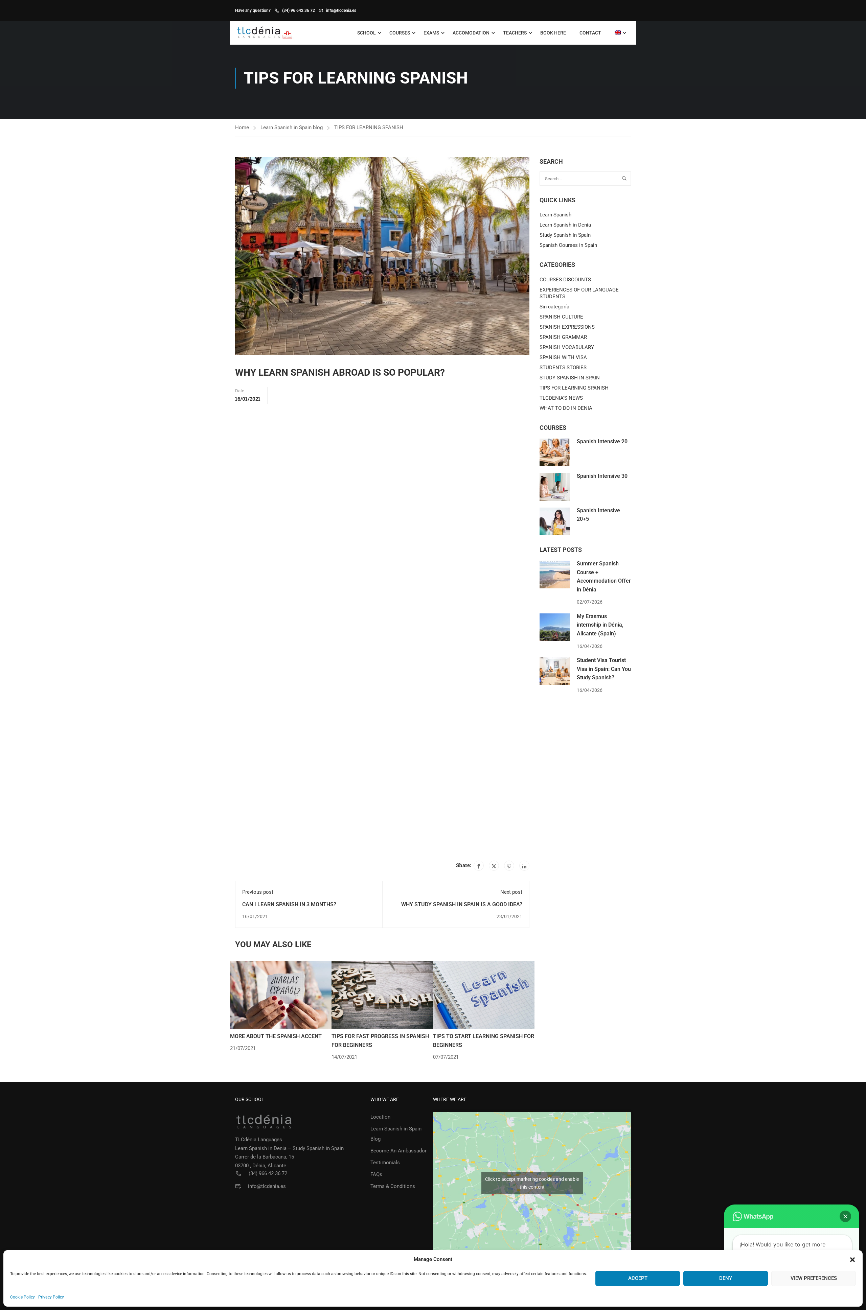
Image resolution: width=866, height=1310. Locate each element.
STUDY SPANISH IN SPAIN (570, 378)
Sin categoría (554, 307)
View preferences (814, 1278)
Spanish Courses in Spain (568, 245)
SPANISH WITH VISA (563, 357)
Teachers (515, 33)
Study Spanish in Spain (565, 235)
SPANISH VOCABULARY (567, 347)
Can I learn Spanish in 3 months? (289, 904)
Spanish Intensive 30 (602, 476)
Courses (399, 33)
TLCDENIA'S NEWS (561, 398)
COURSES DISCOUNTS (565, 280)
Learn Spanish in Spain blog (291, 127)
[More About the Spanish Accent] (281, 994)
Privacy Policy (51, 1297)
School (366, 33)
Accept (637, 1278)
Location (380, 1117)
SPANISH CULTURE (561, 317)
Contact (590, 33)
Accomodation (471, 33)
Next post (511, 892)
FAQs (376, 1174)
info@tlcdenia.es (341, 10)
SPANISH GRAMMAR (563, 337)
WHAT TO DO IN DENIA (566, 408)
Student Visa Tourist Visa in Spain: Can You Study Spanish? (604, 669)
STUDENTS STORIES (563, 368)
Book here (553, 33)
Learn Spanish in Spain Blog (395, 1134)
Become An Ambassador (398, 1151)
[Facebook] (479, 866)
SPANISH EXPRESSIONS (567, 327)
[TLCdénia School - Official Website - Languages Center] (264, 33)
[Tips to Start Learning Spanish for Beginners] (483, 994)
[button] (852, 1259)
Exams (431, 33)
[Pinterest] (509, 866)
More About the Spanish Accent (276, 1036)
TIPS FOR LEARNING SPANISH (368, 127)
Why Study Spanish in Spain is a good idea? (461, 904)
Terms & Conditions (392, 1186)
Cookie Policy (22, 1297)
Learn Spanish (555, 215)
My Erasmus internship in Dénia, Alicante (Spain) (600, 625)
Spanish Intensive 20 (602, 441)
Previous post (257, 892)
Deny (725, 1278)
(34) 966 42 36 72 (268, 1173)
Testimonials (385, 1163)
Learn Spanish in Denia (565, 225)
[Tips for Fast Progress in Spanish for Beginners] (382, 994)
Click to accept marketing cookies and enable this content (532, 1183)
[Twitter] (494, 866)
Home (242, 127)
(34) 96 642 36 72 (298, 10)
